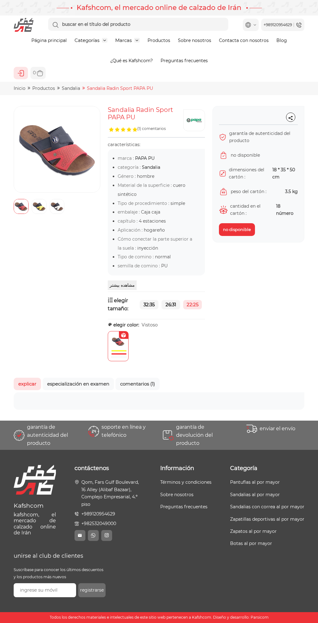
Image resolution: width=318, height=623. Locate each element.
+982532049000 (98, 523)
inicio (19, 88)
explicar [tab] (27, 384)
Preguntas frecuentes (184, 60)
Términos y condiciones (185, 482)
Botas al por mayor (251, 543)
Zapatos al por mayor (253, 531)
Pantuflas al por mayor (255, 482)
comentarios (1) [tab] (137, 384)
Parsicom (260, 617)
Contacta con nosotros (244, 40)
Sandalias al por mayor (255, 494)
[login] (21, 73)
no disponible (237, 229)
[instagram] (106, 535)
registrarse (92, 590)
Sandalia (71, 88)
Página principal (49, 40)
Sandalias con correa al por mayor (267, 507)
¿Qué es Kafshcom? (131, 60)
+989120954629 (98, 514)
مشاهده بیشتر (122, 285)
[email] (80, 535)
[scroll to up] (307, 595)
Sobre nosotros (194, 40)
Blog (281, 40)
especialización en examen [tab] (78, 384)
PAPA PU (145, 158)
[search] (55, 24)
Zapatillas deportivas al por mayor (267, 519)
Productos (159, 40)
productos (43, 88)
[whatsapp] (93, 535)
